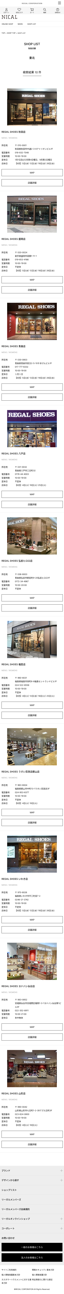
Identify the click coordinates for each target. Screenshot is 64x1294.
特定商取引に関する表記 (42, 1279)
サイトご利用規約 (9, 1270)
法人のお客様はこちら (32, 1257)
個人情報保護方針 (39, 1275)
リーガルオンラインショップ (16, 1218)
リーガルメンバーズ (11, 1199)
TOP (3, 33)
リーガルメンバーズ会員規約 (16, 1209)
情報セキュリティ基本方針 (43, 1270)
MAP (32, 172)
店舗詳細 (32, 182)
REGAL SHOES (32, 1155)
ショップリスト (9, 1190)
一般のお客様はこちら (32, 1247)
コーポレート (8, 1228)
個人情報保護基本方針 (11, 1275)
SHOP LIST (31, 24)
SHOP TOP (11, 33)
